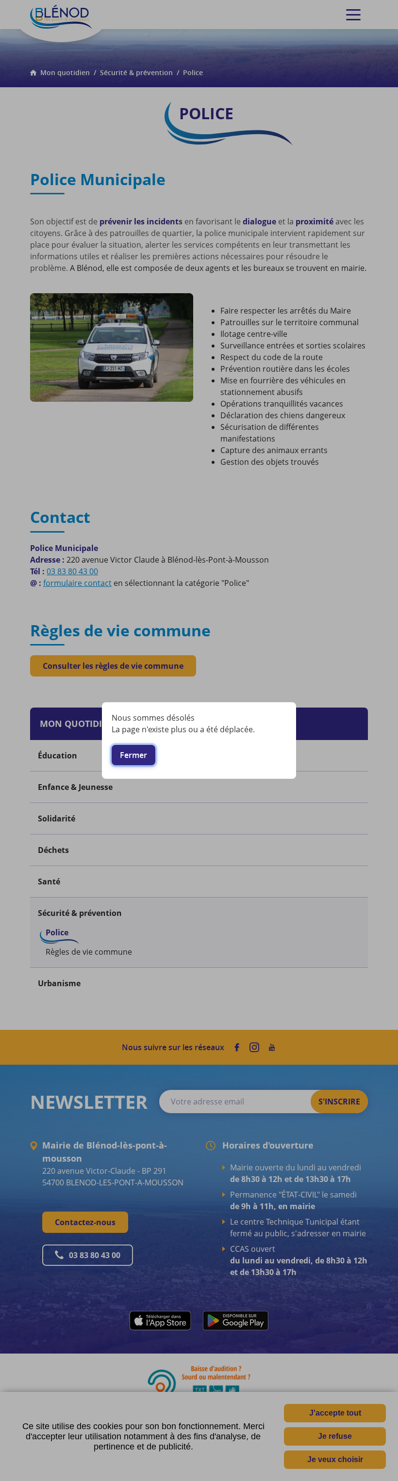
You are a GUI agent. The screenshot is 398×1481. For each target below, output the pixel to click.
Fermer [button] (133, 755)
